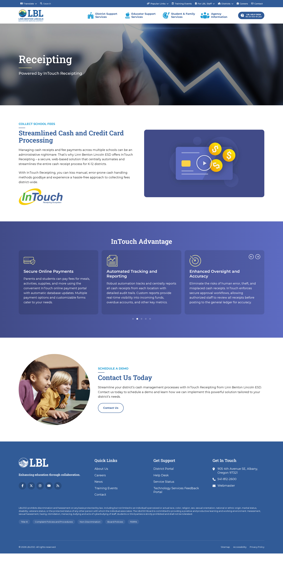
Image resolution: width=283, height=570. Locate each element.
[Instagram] (40, 486)
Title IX (24, 521)
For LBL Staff (205, 3)
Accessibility (239, 547)
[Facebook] (22, 486)
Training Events (182, 2)
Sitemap (225, 547)
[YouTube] (49, 486)
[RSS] (58, 486)
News (98, 482)
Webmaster (226, 485)
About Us (101, 469)
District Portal (163, 469)
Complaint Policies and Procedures (54, 521)
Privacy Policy (257, 547)
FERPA (133, 521)
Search (47, 3)
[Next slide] (257, 256)
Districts (225, 3)
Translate (29, 3)
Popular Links (158, 3)
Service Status (163, 482)
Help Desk (161, 475)
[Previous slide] (251, 256)
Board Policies (115, 521)
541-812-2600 (226, 479)
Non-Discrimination (90, 521)
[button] (204, 163)
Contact (258, 3)
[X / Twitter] (31, 486)
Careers (244, 3)
